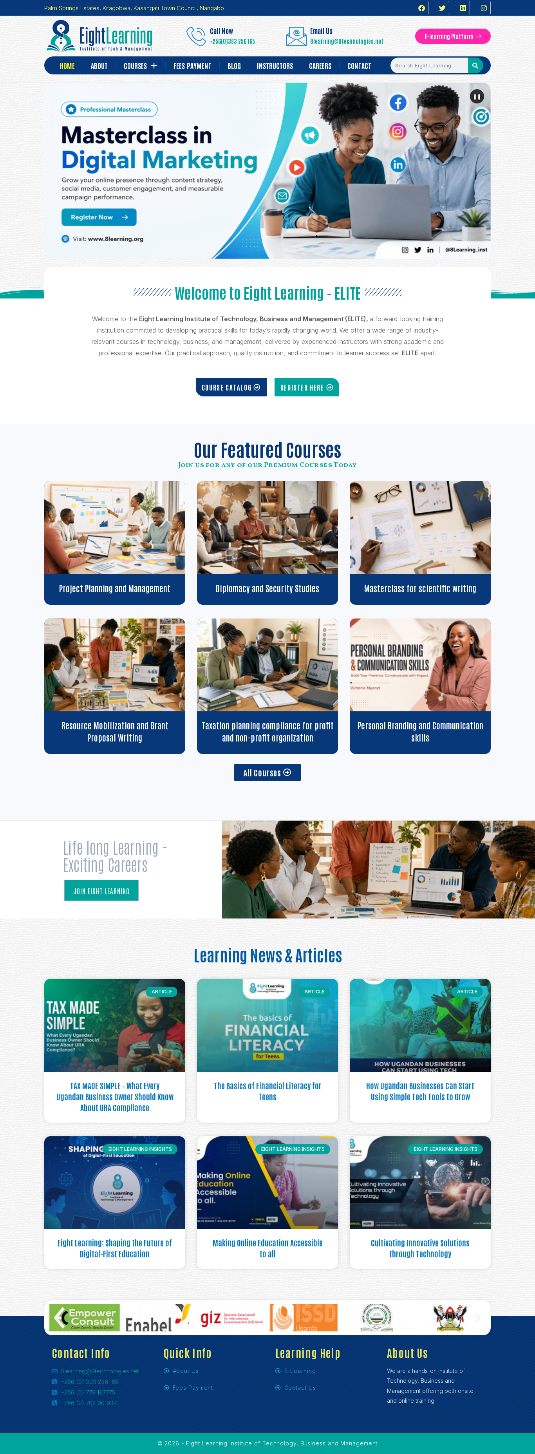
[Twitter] (442, 7)
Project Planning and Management (114, 587)
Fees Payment (192, 65)
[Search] (475, 65)
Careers (320, 65)
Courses (135, 65)
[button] (57, 1318)
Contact (359, 65)
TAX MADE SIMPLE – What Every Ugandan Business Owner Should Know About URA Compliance (115, 1096)
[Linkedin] (463, 7)
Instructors (275, 65)
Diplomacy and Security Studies (267, 587)
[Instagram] (484, 7)
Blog (234, 65)
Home (67, 65)
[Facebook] (421, 7)
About (99, 65)
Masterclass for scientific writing (420, 587)
